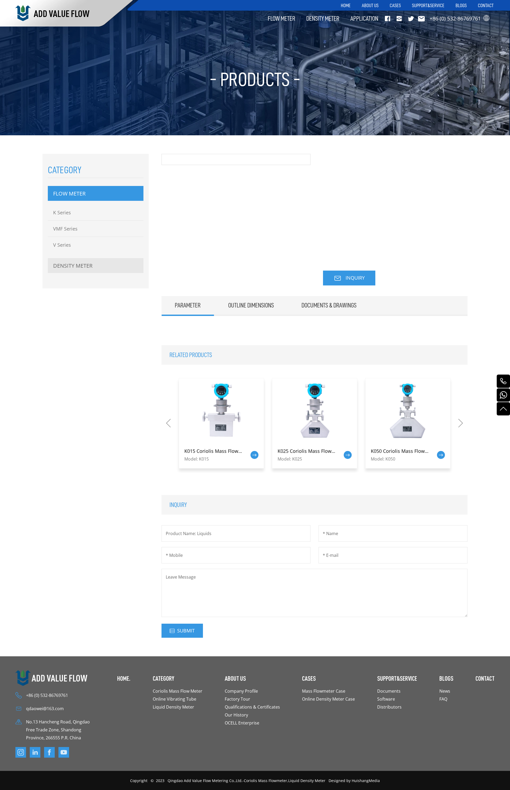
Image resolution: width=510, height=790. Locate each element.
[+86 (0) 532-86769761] (503, 381)
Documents (389, 691)
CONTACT (485, 678)
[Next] (461, 423)
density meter (322, 18)
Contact (486, 5)
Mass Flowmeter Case (323, 691)
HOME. (123, 678)
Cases (395, 5)
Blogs (461, 5)
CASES (309, 678)
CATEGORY (163, 678)
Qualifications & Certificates (252, 707)
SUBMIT (186, 630)
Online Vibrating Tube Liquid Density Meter (174, 703)
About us (370, 5)
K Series (62, 212)
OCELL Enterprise (242, 723)
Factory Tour (237, 699)
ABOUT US (235, 678)
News (444, 691)
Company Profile (241, 691)
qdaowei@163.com (45, 708)
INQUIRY (354, 278)
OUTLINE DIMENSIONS (251, 305)
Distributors (389, 707)
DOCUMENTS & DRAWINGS (328, 305)
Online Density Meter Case (328, 699)
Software (386, 699)
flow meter (281, 18)
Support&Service (428, 5)
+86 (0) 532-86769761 (47, 695)
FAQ (443, 699)
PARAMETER (188, 305)
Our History (236, 715)
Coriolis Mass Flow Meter (177, 691)
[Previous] (168, 423)
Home (346, 5)
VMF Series (65, 228)
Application (364, 18)
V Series (62, 245)
